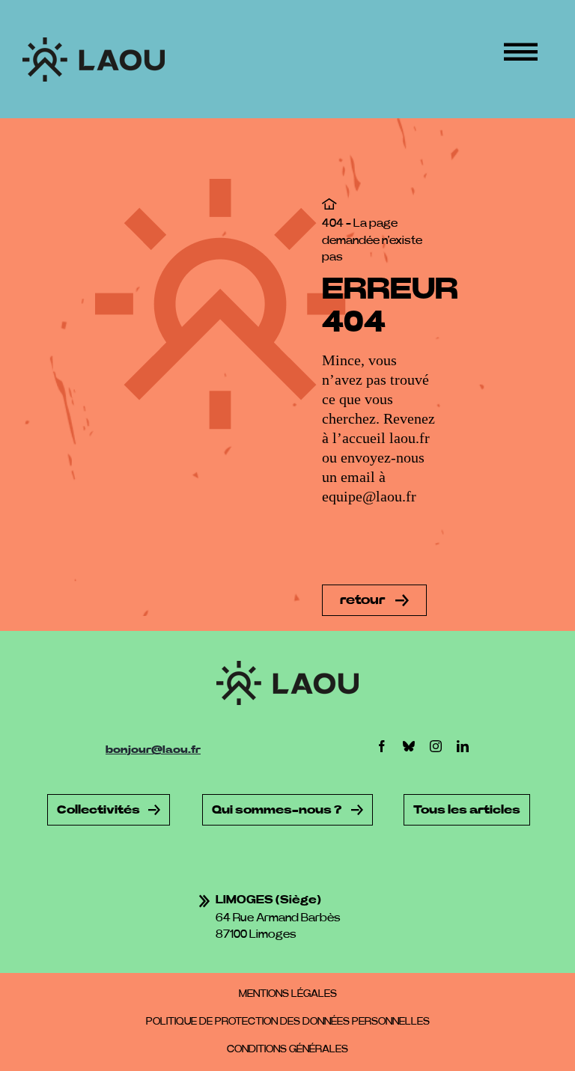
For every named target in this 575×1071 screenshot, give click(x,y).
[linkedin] (463, 746)
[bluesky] (409, 746)
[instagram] (436, 746)
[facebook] (382, 746)
